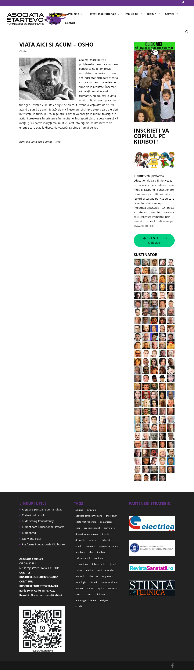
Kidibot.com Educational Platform (43, 527)
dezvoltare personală (86, 534)
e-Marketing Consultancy (38, 521)
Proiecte (73, 14)
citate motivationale (85, 521)
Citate (23, 51)
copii (77, 527)
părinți (93, 582)
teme (93, 600)
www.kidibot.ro (143, 226)
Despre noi (56, 14)
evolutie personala (108, 546)
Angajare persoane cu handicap (42, 509)
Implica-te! (131, 14)
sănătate (100, 594)
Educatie (106, 540)
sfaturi (90, 588)
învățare (104, 600)
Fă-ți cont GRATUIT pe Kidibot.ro (154, 240)
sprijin (101, 588)
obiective (94, 576)
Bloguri (151, 14)
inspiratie (99, 558)
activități (91, 509)
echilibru (93, 540)
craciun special (92, 527)
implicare (102, 552)
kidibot (78, 570)
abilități (79, 509)
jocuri (113, 564)
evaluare (90, 546)
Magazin (54, 22)
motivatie (80, 576)
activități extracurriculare (88, 515)
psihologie (80, 582)
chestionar (111, 515)
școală (78, 606)
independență (82, 558)
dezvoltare (109, 527)
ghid (91, 552)
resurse (79, 588)
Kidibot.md (29, 533)
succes (88, 594)
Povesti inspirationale (102, 14)
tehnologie (81, 600)
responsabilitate (109, 582)
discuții (105, 534)
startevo (112, 588)
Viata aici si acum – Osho (56, 44)
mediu (89, 570)
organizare (108, 576)
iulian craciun (99, 564)
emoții (78, 546)
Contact (70, 22)
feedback (80, 552)
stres (78, 594)
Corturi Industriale (33, 515)
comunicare (106, 521)
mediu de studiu (105, 570)
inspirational (81, 564)
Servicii (169, 14)
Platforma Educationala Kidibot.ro (43, 544)
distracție (80, 540)
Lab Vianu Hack (31, 538)
